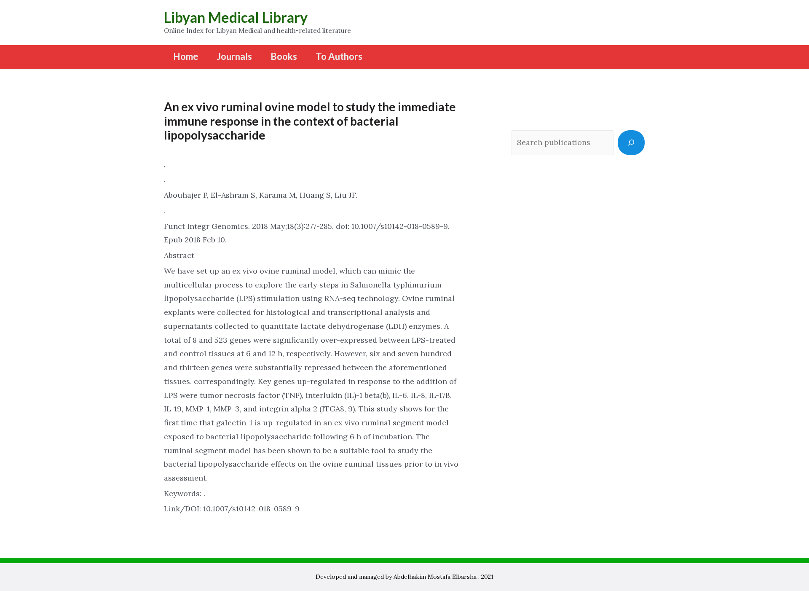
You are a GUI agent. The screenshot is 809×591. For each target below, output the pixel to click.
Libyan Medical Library (236, 17)
